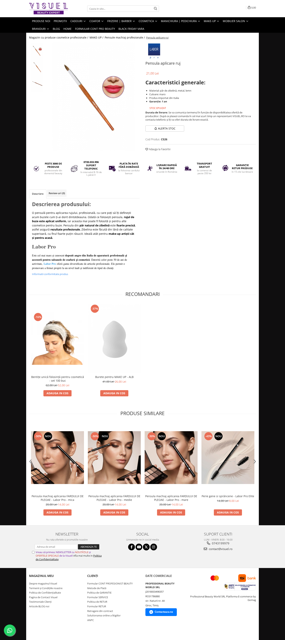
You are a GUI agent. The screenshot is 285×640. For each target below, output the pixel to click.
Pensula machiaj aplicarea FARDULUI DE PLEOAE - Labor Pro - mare (171, 498)
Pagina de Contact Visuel (43, 597)
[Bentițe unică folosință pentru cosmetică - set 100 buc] (57, 338)
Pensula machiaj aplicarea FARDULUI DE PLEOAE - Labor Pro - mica (58, 498)
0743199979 (220, 543)
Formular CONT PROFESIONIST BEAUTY (110, 583)
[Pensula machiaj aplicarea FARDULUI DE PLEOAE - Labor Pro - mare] (171, 457)
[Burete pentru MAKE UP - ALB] (114, 338)
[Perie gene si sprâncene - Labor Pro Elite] (227, 457)
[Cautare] (155, 8)
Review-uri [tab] (57, 193)
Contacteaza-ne (164, 611)
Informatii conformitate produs (50, 274)
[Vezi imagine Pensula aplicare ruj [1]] (37, 67)
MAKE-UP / (97, 37)
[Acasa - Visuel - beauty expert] (48, 8)
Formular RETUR (96, 606)
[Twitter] (146, 547)
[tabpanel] (94, 96)
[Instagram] (153, 547)
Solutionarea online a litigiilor (104, 615)
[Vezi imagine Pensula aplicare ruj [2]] (37, 83)
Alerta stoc (166, 128)
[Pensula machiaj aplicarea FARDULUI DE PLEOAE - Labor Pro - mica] (57, 457)
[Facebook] (131, 547)
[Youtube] (139, 547)
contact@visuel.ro (220, 549)
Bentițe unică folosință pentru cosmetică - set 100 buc (57, 378)
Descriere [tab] (37, 193)
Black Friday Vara (131, 29)
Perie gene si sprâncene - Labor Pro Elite (228, 496)
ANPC (90, 620)
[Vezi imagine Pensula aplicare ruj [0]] (37, 51)
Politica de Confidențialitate (45, 592)
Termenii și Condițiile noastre (45, 588)
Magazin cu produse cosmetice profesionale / (59, 37)
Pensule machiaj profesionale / (125, 37)
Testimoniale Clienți (40, 601)
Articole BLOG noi (39, 606)
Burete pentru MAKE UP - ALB (114, 377)
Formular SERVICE (97, 597)
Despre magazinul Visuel (43, 583)
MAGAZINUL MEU (41, 576)
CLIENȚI (92, 576)
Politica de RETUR (97, 601)
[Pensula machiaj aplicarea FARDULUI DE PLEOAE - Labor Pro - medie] (114, 457)
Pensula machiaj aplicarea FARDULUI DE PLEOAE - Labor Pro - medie (114, 498)
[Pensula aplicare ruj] (94, 96)
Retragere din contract (100, 611)
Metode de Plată (96, 588)
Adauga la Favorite (159, 149)
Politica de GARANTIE (99, 592)
